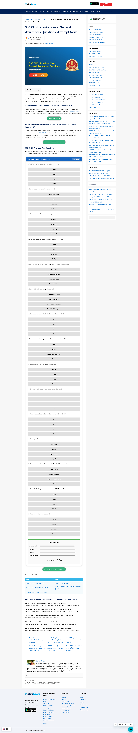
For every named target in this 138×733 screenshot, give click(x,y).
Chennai (54, 499)
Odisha (54, 384)
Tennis (54, 244)
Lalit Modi (54, 483)
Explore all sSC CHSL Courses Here (54, 142)
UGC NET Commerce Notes (97, 100)
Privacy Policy (84, 707)
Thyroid (54, 458)
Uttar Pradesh (54, 209)
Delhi (54, 494)
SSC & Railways (34, 20)
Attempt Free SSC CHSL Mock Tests (54, 569)
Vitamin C (54, 224)
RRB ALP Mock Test (94, 85)
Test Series (64, 699)
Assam (54, 379)
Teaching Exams (48, 708)
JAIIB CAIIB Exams (48, 712)
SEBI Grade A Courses (95, 56)
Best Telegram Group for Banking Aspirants (102, 178)
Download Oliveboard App (96, 202)
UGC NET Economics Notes (97, 97)
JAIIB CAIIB (66, 11)
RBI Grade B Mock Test (95, 78)
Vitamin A (54, 219)
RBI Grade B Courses (95, 52)
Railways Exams (48, 706)
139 (54, 329)
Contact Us (83, 700)
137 (54, 324)
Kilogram (54, 529)
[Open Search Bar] (111, 11)
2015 (54, 174)
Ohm (54, 519)
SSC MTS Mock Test (95, 83)
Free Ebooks (65, 710)
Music (54, 349)
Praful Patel (54, 469)
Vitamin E (54, 229)
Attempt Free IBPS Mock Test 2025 (99, 197)
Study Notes (65, 701)
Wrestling (54, 254)
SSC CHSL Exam (74, 111)
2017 (54, 184)
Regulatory (57, 11)
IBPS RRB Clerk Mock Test (96, 67)
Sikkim (54, 369)
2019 (54, 169)
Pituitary (54, 444)
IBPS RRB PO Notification (96, 40)
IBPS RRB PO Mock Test (96, 72)
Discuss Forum (65, 712)
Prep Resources (77, 11)
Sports (54, 359)
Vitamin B (54, 234)
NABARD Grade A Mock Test (97, 70)
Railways (48, 11)
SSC (41, 11)
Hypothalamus (54, 454)
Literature (54, 344)
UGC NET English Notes (96, 105)
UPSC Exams (47, 719)
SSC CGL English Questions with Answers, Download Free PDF (74, 640)
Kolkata (54, 509)
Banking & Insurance (31, 11)
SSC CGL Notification (95, 29)
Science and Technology (54, 354)
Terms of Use (84, 710)
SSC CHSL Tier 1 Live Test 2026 (35, 583)
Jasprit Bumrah (54, 279)
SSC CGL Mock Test (94, 65)
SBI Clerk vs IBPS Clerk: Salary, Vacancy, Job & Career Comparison (43, 682)
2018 (54, 179)
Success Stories (66, 708)
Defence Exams (47, 716)
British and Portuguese (54, 304)
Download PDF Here (54, 118)
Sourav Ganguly (54, 474)
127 (54, 424)
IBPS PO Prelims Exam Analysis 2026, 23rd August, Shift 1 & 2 (37, 640)
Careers (82, 702)
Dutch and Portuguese (54, 309)
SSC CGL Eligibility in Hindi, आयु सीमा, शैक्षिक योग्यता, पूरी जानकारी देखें (74, 648)
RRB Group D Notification (96, 37)
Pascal (54, 534)
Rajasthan (54, 204)
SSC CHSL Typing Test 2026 (63, 583)
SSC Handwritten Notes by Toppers (99, 171)
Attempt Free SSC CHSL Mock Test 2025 (100, 199)
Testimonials (83, 705)
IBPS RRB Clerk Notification (97, 42)
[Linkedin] (26, 675)
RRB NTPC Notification (95, 35)
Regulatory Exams (48, 710)
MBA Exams (46, 714)
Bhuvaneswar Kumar (54, 274)
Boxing (54, 259)
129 (54, 434)
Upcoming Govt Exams (68, 706)
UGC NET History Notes (96, 102)
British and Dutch (54, 299)
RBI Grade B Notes (94, 107)
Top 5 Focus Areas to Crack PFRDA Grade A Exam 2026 (41, 683)
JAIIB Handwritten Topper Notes (98, 173)
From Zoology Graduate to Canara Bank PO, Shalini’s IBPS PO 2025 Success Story (56, 640)
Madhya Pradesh (54, 194)
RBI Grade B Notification (96, 32)
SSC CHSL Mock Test (95, 80)
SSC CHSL (46, 20)
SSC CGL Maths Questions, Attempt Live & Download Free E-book (55, 648)
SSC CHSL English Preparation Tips (36, 592)
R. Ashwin (54, 269)
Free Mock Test (105, 4)
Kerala (54, 374)
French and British (54, 294)
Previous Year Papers (67, 704)
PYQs (86, 11)
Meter (54, 524)
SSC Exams (46, 703)
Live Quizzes (94, 11)
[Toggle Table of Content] (38, 90)
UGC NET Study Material (96, 95)
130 (54, 319)
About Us (82, 697)
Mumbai (54, 504)
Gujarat (54, 199)
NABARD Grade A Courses (96, 54)
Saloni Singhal (49, 43)
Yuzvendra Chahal (54, 284)
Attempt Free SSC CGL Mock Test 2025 (100, 194)
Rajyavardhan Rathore (54, 479)
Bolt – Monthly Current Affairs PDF (99, 176)
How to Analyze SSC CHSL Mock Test (37, 588)
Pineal (54, 449)
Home (27, 20)
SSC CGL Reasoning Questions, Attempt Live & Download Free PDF (36, 648)
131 (54, 419)
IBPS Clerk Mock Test (95, 75)
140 (54, 333)
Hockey (54, 249)
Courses (63, 697)
